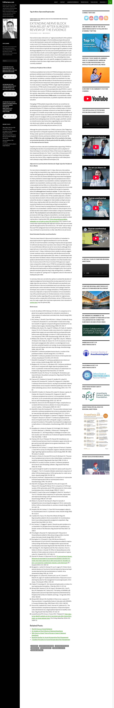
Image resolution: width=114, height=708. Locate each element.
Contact (62, 2)
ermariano (47, 33)
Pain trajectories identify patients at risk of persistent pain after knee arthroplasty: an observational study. (52, 616)
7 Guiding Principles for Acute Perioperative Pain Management (51, 639)
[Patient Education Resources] (96, 466)
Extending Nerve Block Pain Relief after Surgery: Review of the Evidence (49, 26)
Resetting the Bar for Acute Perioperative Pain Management (50, 637)
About (56, 2)
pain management (46, 648)
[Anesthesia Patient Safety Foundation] (96, 396)
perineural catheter (58, 648)
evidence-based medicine (46, 645)
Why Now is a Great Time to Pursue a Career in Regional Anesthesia (9, 136)
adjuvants (34, 645)
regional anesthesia (37, 650)
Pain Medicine (57, 18)
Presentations (84, 2)
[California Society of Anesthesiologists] (96, 375)
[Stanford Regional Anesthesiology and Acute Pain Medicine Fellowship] (96, 300)
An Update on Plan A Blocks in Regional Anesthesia (47, 631)
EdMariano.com (8, 2)
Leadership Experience (73, 2)
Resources (103, 2)
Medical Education (47, 18)
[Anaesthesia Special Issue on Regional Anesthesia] (96, 431)
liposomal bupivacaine (62, 645)
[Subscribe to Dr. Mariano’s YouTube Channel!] (96, 98)
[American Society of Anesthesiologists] (96, 353)
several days (33, 302)
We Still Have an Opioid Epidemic (42, 629)
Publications (94, 2)
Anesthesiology (35, 18)
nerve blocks (35, 648)
